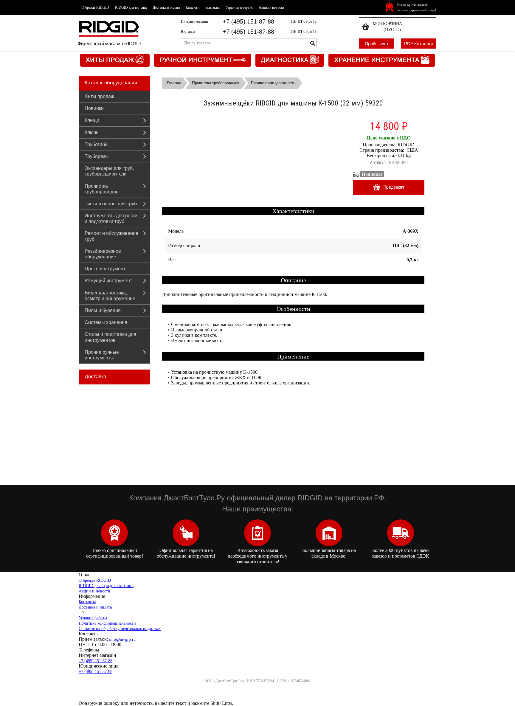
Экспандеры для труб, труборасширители (109, 171)
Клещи (92, 120)
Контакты (212, 7)
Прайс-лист (377, 43)
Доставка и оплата (166, 7)
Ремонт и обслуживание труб (111, 236)
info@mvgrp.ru (122, 639)
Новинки (94, 108)
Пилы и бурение (103, 310)
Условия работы (93, 618)
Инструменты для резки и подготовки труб (111, 218)
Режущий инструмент (108, 280)
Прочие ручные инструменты (102, 355)
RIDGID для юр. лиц (131, 7)
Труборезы (97, 156)
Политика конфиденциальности (107, 623)
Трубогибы (96, 144)
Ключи (92, 132)
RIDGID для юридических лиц (106, 586)
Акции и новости (271, 7)
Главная (174, 83)
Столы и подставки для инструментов (110, 337)
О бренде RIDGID (95, 7)
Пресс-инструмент (105, 268)
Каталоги (192, 7)
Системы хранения (106, 322)
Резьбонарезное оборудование (103, 254)
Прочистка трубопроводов (102, 189)
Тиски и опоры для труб (111, 203)
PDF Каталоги (418, 43)
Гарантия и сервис (239, 7)
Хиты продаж (99, 96)
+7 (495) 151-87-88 (248, 21)
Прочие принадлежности (273, 83)
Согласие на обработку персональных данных (120, 628)
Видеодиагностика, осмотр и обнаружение (110, 295)
